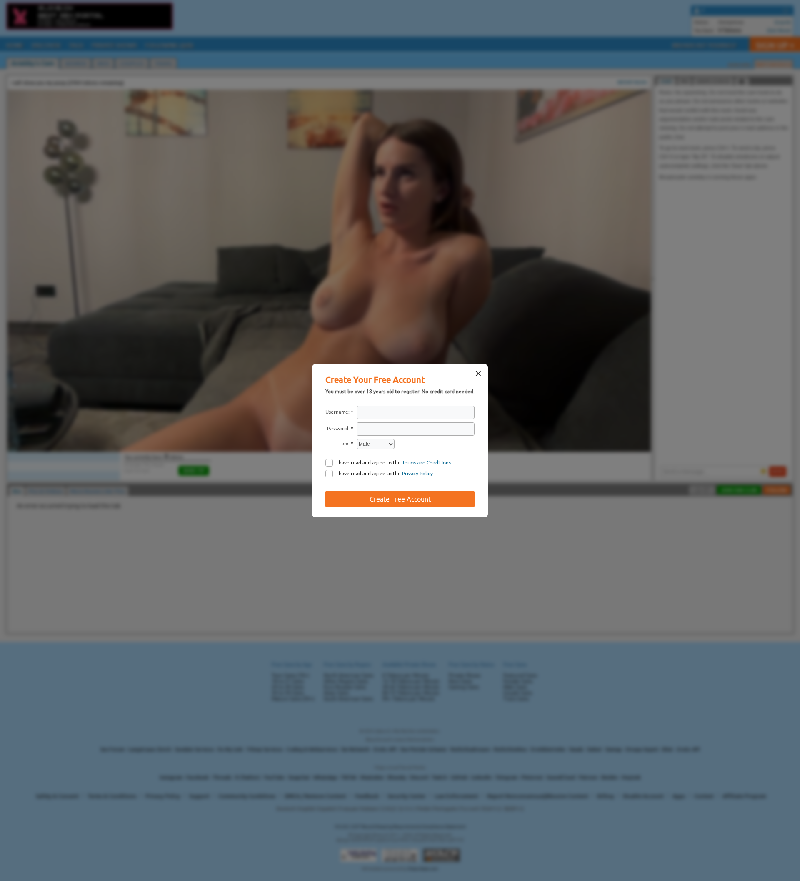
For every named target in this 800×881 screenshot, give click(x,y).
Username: (337, 412)
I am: (344, 444)
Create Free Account (400, 499)
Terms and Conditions (426, 463)
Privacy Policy (417, 474)
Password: (338, 429)
